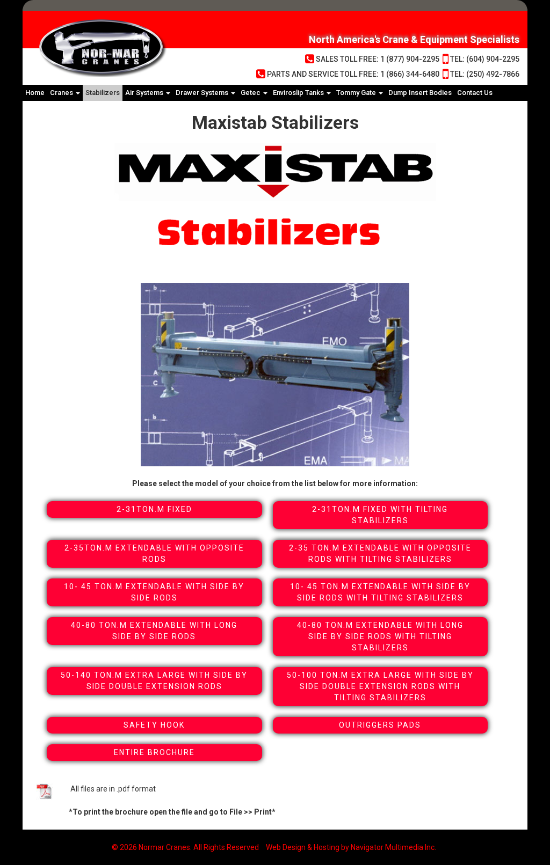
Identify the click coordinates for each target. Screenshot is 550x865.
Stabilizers (102, 93)
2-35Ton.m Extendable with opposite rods (154, 553)
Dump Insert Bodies (420, 93)
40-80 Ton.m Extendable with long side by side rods (154, 631)
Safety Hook (154, 725)
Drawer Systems (203, 93)
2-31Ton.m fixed (154, 509)
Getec (251, 93)
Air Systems (145, 93)
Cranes (62, 93)
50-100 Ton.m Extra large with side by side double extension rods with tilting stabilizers (380, 686)
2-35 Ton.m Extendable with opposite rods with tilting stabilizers (380, 553)
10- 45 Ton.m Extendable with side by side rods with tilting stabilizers (380, 592)
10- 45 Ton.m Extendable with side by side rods (154, 592)
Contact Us (475, 93)
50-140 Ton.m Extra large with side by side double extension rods (154, 681)
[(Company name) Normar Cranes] (141, 48)
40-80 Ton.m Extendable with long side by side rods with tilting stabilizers (380, 636)
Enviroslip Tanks (299, 93)
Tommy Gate (357, 93)
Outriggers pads (380, 725)
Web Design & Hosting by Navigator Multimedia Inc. (351, 847)
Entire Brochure (154, 752)
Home (35, 93)
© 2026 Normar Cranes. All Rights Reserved (185, 847)
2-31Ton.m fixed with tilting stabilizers (380, 515)
